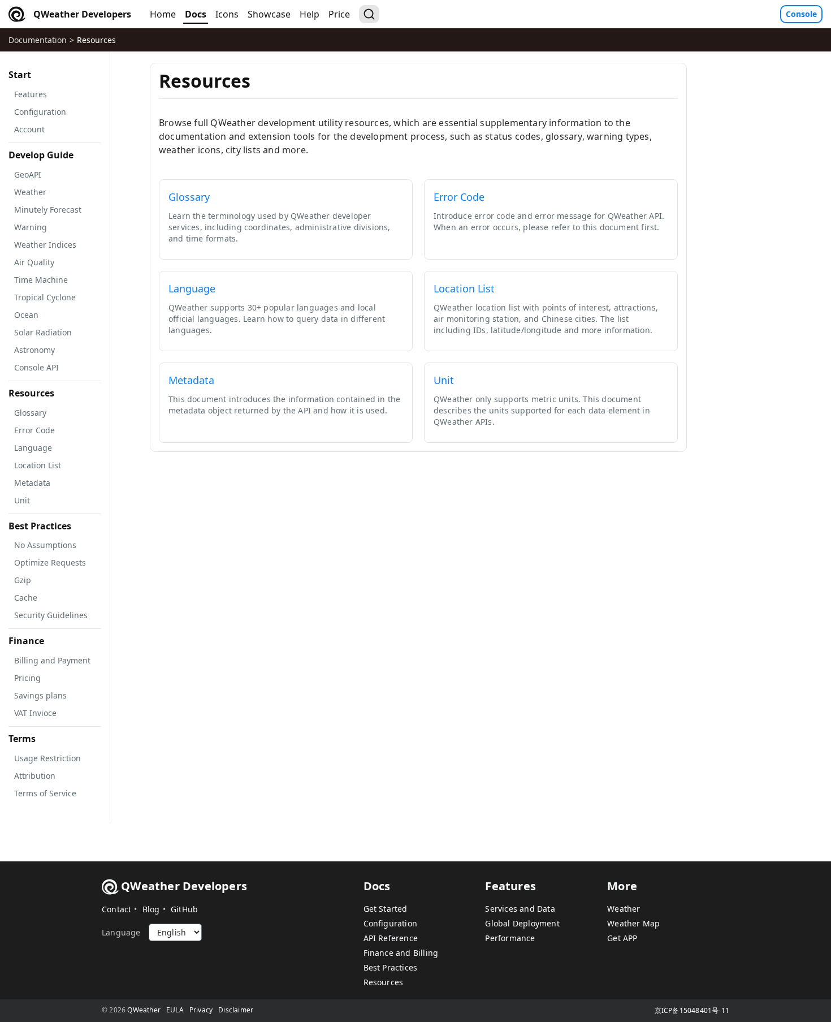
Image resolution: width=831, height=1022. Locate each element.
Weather (623, 908)
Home (163, 14)
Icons (227, 14)
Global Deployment (522, 923)
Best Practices (39, 526)
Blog (151, 909)
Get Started (385, 908)
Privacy (201, 1010)
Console (801, 13)
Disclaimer (235, 1010)
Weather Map (633, 923)
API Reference (390, 938)
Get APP (622, 938)
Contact (116, 909)
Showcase (269, 14)
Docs (195, 14)
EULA (175, 1010)
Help (309, 14)
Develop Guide (40, 155)
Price (339, 14)
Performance (510, 938)
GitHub (184, 909)
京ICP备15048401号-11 (692, 1010)
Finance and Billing (401, 952)
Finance (26, 641)
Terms (22, 738)
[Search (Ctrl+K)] (369, 14)
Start (19, 74)
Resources (96, 40)
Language (121, 932)
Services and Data (520, 908)
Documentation (37, 40)
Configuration (390, 923)
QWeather (144, 1010)
